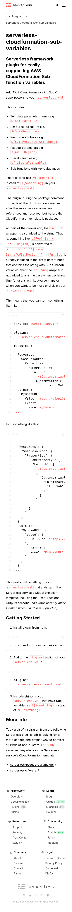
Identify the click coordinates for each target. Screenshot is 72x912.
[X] (24, 895)
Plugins (17, 16)
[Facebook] (47, 895)
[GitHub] (30, 895)
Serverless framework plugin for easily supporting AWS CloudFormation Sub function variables (29, 70)
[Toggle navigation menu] (64, 5)
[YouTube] (41, 895)
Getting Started (23, 618)
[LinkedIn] (36, 895)
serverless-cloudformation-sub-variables (34, 42)
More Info (16, 719)
